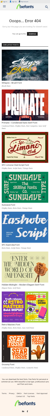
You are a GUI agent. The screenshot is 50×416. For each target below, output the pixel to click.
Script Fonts (17, 168)
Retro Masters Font (11, 324)
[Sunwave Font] (25, 187)
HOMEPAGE (32, 34)
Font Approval (42, 393)
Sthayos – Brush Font (12, 83)
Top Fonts (31, 396)
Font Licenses (29, 393)
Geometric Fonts (32, 367)
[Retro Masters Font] (25, 307)
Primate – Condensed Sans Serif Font (19, 122)
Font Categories (32, 126)
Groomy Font (8, 364)
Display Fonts (20, 126)
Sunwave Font (8, 205)
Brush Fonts (6, 86)
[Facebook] (27, 411)
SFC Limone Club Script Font (15, 165)
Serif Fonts (17, 288)
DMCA (19, 393)
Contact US (20, 396)
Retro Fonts (17, 208)
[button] (46, 8)
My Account (24, 1)
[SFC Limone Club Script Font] (25, 147)
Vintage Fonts (28, 168)
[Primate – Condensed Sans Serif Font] (25, 105)
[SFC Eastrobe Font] (25, 227)
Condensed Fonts (8, 126)
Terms (4, 393)
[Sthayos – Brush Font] (25, 65)
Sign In (4, 1)
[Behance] (23, 411)
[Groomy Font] (25, 346)
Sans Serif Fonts (28, 328)
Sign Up (13, 1)
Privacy (11, 393)
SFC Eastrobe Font (11, 245)
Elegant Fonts (7, 288)
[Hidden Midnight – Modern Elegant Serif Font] (25, 267)
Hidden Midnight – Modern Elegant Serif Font (23, 284)
